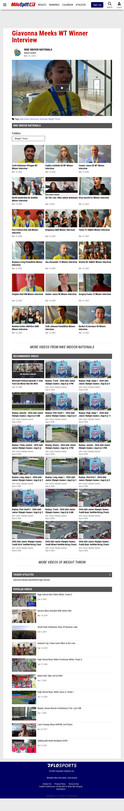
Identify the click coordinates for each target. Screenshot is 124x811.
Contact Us (47, 784)
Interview (43, 119)
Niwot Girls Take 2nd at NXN (49, 675)
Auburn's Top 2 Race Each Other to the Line (56, 643)
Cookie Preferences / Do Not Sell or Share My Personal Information (60, 787)
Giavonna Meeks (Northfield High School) (31, 580)
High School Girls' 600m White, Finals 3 (54, 594)
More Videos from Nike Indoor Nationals (62, 347)
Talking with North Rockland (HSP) (52, 740)
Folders (16, 133)
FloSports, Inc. (69, 771)
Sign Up (97, 5)
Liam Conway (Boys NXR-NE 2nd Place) (54, 724)
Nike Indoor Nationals (38, 49)
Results (42, 4)
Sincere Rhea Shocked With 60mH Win (54, 610)
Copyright (59, 771)
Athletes (81, 4)
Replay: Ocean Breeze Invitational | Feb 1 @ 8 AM (59, 708)
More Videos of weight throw (62, 562)
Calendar (67, 4)
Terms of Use (74, 784)
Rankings (54, 4)
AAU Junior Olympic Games (56, 387)
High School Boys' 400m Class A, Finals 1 (55, 692)
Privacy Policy (60, 784)
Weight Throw (54, 119)
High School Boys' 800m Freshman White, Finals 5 (59, 659)
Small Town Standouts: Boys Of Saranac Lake (57, 627)
